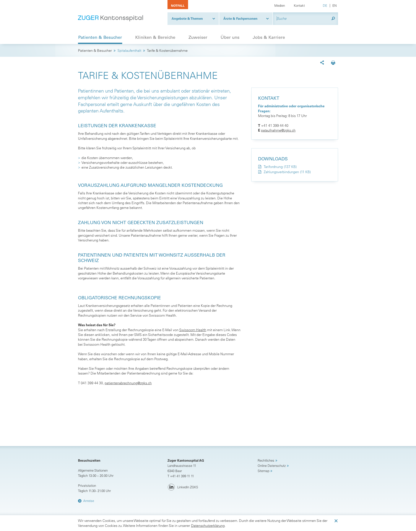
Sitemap (263, 471)
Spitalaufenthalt (129, 50)
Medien (279, 5)
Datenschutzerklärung (208, 525)
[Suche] (333, 18)
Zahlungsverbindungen (281, 172)
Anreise (88, 501)
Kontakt (299, 5)
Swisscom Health (192, 330)
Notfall (178, 6)
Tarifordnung (273, 167)
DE (325, 5)
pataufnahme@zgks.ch (278, 130)
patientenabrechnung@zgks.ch (128, 383)
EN (334, 5)
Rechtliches (266, 460)
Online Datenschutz (272, 466)
